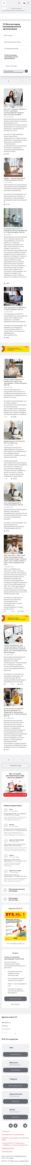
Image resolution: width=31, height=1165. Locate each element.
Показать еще (15, 765)
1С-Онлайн (6, 1029)
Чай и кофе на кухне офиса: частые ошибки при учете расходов (15, 844)
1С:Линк (5, 1026)
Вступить (15, 1101)
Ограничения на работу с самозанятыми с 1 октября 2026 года (15, 875)
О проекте (5, 1131)
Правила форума (8, 1148)
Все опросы (15, 1004)
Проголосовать (15, 999)
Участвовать (15, 1070)
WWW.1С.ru (6, 1022)
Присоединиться (15, 1086)
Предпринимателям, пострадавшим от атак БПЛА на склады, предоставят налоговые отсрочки (15, 815)
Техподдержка (7, 1151)
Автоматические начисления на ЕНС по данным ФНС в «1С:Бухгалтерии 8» (15, 829)
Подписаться (15, 1054)
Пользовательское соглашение (13, 1134)
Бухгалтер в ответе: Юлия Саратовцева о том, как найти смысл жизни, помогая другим (15, 861)
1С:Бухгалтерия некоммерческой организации (13, 71)
